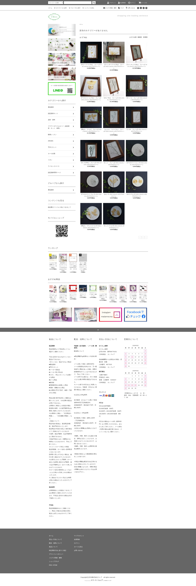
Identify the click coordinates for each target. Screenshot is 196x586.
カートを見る (78, 547)
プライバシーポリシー (56, 554)
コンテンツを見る (89, 8)
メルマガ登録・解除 (110, 8)
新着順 (145, 37)
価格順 (140, 37)
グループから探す (76, 8)
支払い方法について (55, 539)
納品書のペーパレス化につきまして (59, 207)
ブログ (122, 8)
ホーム (50, 8)
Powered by (88, 580)
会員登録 (123, 2)
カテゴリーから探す (61, 8)
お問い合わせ (131, 8)
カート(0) (144, 2)
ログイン (133, 2)
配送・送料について (55, 543)
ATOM (55, 565)
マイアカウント (79, 536)
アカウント (112, 2)
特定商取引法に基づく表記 (57, 550)
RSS (50, 565)
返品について (53, 547)
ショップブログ (54, 561)
